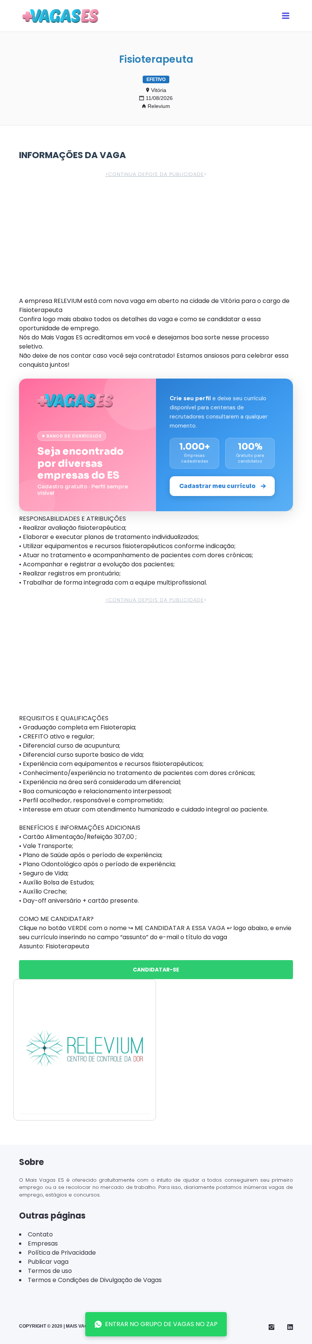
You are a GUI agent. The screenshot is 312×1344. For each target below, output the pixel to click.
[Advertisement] (156, 240)
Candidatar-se (156, 969)
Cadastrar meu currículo (217, 486)
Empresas (43, 1243)
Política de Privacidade (62, 1252)
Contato (40, 1234)
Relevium (159, 106)
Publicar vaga (48, 1261)
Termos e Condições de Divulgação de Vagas (95, 1280)
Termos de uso (50, 1270)
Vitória (158, 90)
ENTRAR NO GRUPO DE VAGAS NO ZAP (161, 1324)
